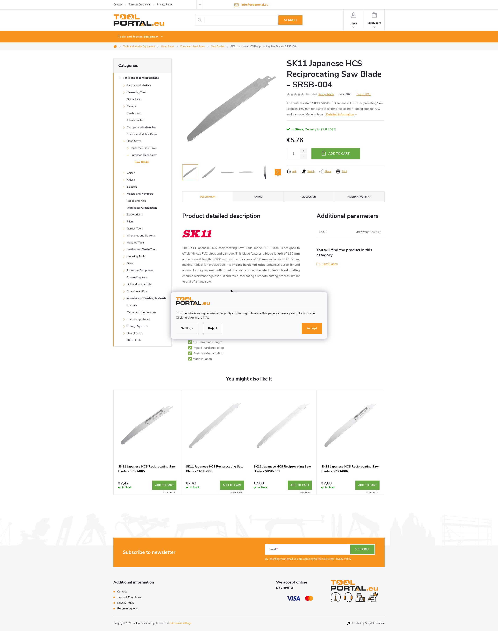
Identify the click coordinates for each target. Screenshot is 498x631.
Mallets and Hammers (140, 194)
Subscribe (362, 549)
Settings (187, 328)
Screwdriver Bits (137, 291)
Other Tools (134, 340)
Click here (182, 318)
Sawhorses (133, 113)
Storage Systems (137, 326)
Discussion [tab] (309, 196)
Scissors (132, 187)
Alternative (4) (357, 196)
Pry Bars (132, 305)
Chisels (131, 173)
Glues (130, 263)
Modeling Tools (136, 256)
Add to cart (339, 153)
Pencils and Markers (139, 85)
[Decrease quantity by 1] (303, 156)
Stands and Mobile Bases (142, 134)
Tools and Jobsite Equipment (141, 78)
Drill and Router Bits (139, 284)
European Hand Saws (144, 155)
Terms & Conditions (139, 4)
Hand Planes (134, 333)
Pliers (130, 221)
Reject (212, 328)
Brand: (364, 94)
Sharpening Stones (138, 319)
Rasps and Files (136, 201)
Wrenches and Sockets (141, 235)
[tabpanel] (147, 442)
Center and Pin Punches (141, 312)
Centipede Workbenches (141, 127)
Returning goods (127, 608)
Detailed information (340, 114)
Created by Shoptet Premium (368, 623)
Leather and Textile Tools (142, 249)
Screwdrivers (135, 214)
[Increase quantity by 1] (303, 151)
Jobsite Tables (135, 120)
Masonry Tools (136, 242)
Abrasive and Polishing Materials (146, 298)
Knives (131, 180)
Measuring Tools (137, 92)
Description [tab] (207, 196)
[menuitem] (140, 37)
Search (290, 20)
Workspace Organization (142, 208)
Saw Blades (142, 162)
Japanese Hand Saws (144, 148)
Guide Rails (133, 99)
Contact (117, 4)
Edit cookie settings (180, 623)
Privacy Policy (165, 4)
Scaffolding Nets (137, 277)
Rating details (326, 94)
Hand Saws (134, 141)
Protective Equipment (140, 270)
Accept (312, 328)
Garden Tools (135, 228)
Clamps (131, 106)
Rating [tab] (258, 196)
